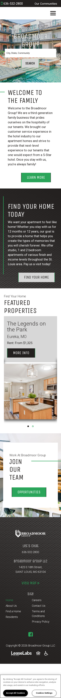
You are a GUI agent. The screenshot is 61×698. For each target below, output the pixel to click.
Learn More (36, 177)
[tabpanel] (30, 370)
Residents (12, 617)
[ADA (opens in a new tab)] (46, 653)
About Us (11, 605)
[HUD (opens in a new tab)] (38, 653)
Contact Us (38, 605)
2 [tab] (32, 426)
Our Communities (46, 3)
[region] (30, 686)
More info (24, 352)
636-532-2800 (30, 552)
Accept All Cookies (15, 693)
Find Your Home (36, 277)
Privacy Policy (40, 621)
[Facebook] (30, 634)
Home (9, 600)
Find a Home (13, 611)
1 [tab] (28, 426)
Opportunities (29, 492)
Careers (36, 600)
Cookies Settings (44, 693)
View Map (29, 583)
